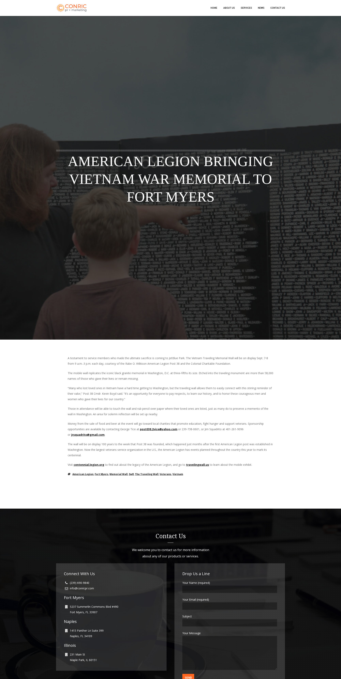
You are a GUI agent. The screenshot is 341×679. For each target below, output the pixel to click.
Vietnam (177, 474)
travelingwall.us (197, 465)
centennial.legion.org (89, 465)
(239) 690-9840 (79, 583)
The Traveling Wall (146, 474)
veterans (165, 474)
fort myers (101, 474)
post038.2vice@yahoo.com (158, 429)
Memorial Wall (119, 474)
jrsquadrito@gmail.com (88, 435)
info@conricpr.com (82, 588)
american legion (83, 474)
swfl (131, 474)
